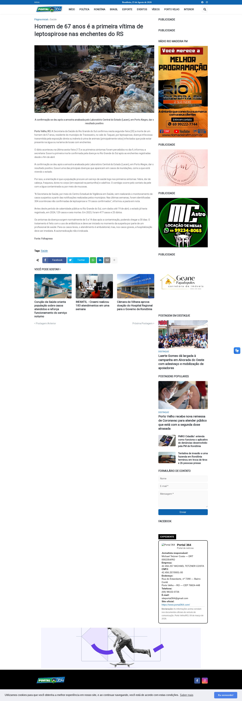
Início (36, 2)
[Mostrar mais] (114, 260)
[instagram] (207, 2)
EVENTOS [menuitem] (142, 9)
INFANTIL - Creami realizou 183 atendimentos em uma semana (92, 305)
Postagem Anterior (46, 323)
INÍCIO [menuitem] (72, 9)
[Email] (107, 260)
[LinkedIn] (100, 260)
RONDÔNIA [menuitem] (99, 9)
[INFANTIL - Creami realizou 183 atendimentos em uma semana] (94, 286)
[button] (205, 9)
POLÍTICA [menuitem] (84, 9)
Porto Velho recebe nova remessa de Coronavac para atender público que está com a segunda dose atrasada (182, 422)
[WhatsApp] (93, 260)
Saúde (53, 19)
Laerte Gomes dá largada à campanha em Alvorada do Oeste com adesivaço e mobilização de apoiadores (181, 362)
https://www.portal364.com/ (176, 604)
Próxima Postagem (143, 323)
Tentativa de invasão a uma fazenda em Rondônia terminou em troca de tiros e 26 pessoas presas (193, 458)
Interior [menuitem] (189, 9)
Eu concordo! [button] (225, 695)
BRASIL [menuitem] (114, 9)
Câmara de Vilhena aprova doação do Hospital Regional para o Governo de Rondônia (135, 305)
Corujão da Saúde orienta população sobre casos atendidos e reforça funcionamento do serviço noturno (50, 309)
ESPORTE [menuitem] (127, 9)
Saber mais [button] (186, 695)
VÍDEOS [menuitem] (156, 9)
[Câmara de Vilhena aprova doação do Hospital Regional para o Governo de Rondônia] (135, 286)
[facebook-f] (197, 681)
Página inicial (41, 19)
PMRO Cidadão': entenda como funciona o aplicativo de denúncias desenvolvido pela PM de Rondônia (193, 441)
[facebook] (202, 2)
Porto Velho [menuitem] (171, 9)
